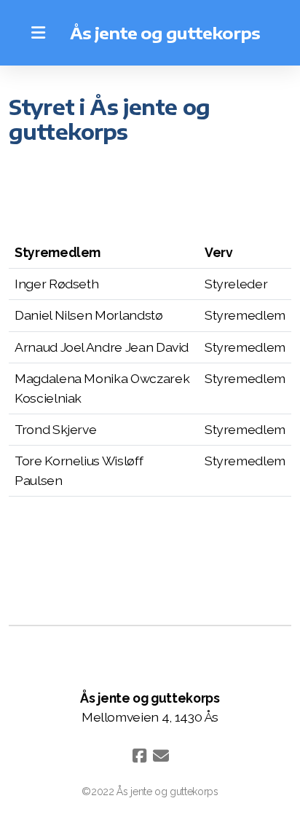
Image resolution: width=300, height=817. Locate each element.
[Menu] (37, 33)
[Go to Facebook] (139, 756)
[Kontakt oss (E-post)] (161, 756)
